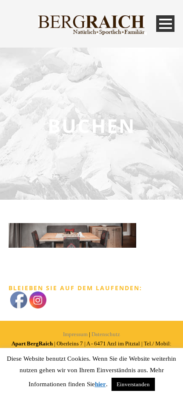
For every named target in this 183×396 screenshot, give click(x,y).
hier (100, 384)
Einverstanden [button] (133, 384)
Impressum (75, 334)
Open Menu (165, 23)
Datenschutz (106, 334)
